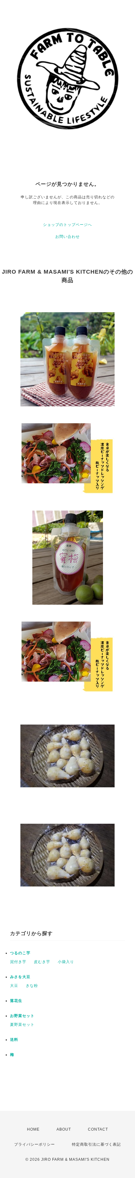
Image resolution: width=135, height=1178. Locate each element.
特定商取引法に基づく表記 (96, 1144)
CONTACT (98, 1129)
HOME (33, 1129)
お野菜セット (22, 1016)
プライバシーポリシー (34, 1144)
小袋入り (66, 962)
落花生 (16, 1001)
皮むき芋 (42, 962)
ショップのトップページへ (67, 224)
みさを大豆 (20, 977)
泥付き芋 (18, 962)
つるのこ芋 (20, 953)
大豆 (14, 985)
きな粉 (32, 985)
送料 (14, 1039)
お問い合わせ (67, 236)
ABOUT (64, 1129)
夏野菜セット (22, 1024)
